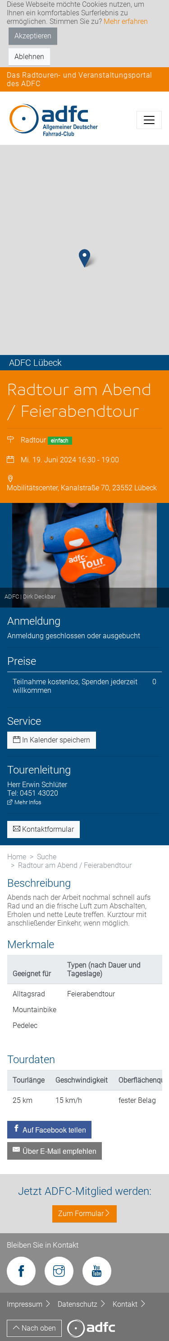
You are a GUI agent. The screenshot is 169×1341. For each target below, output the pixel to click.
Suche (46, 857)
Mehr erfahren (126, 21)
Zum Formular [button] (81, 1213)
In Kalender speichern (55, 740)
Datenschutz (78, 1304)
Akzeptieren (32, 36)
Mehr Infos (27, 802)
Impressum (25, 1304)
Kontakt (126, 1304)
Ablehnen (29, 56)
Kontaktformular (47, 829)
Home (16, 857)
